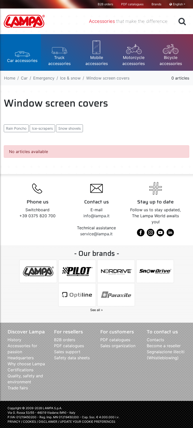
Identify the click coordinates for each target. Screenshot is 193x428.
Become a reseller (164, 345)
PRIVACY (14, 421)
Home (9, 78)
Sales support (67, 351)
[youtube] (160, 234)
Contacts (155, 339)
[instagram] (150, 234)
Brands (156, 4)
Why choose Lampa (26, 363)
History (14, 339)
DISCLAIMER (48, 421)
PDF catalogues (132, 4)
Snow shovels (69, 128)
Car (24, 78)
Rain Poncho (16, 128)
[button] (22, 52)
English (178, 4)
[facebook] (140, 234)
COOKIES (29, 421)
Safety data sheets (72, 357)
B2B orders (105, 4)
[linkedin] (170, 234)
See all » (96, 310)
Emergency (44, 78)
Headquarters (21, 357)
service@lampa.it (96, 233)
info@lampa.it (96, 215)
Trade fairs (18, 387)
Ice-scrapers (42, 128)
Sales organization (117, 345)
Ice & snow (70, 78)
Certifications (20, 369)
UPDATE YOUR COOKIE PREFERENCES (87, 421)
